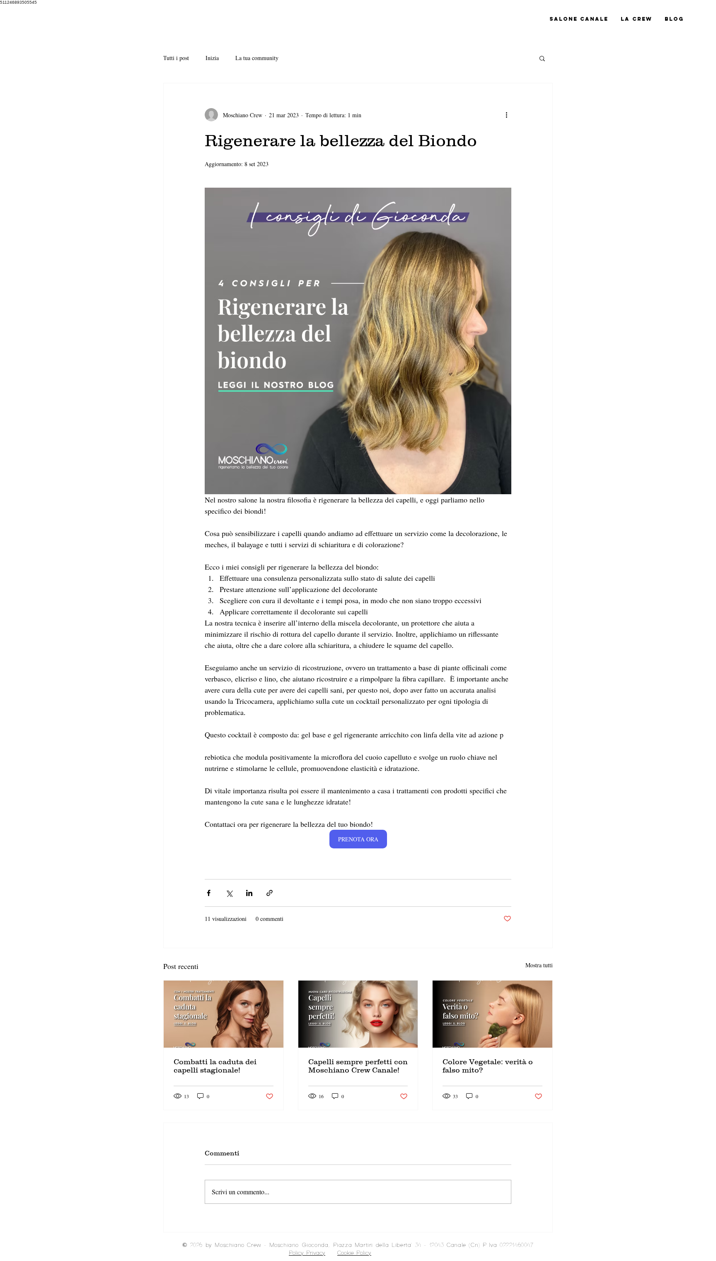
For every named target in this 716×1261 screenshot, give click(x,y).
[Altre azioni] (506, 115)
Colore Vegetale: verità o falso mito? (488, 1066)
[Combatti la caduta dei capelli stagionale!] (223, 1014)
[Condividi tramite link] (269, 893)
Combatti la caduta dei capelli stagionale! (215, 1066)
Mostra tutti (539, 965)
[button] (542, 58)
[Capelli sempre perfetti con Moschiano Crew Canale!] (358, 1014)
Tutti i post (176, 58)
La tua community (256, 58)
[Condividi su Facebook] (209, 893)
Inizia (212, 58)
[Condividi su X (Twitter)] (229, 893)
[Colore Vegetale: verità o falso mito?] (492, 1014)
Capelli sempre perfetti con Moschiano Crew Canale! (358, 1066)
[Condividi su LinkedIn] (249, 893)
